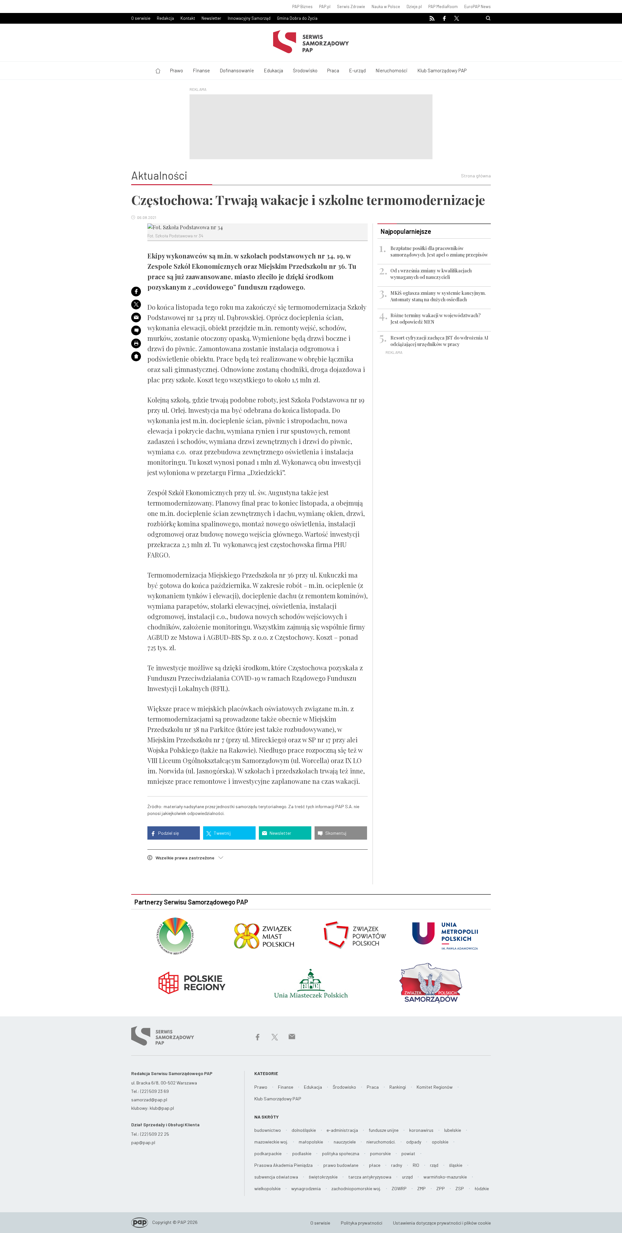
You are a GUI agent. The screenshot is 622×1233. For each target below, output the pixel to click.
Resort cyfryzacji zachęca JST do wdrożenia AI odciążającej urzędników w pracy (439, 341)
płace (374, 1165)
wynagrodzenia (306, 1188)
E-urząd (357, 70)
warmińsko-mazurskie (445, 1176)
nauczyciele (345, 1141)
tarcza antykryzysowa (369, 1176)
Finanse (201, 70)
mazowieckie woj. (271, 1141)
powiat (408, 1153)
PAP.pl (324, 6)
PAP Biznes (302, 6)
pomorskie (380, 1153)
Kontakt (187, 18)
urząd (407, 1176)
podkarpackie (268, 1153)
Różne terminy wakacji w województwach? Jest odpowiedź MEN (435, 318)
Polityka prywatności (361, 1223)
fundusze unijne (383, 1130)
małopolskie (311, 1141)
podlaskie (301, 1153)
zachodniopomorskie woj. (356, 1188)
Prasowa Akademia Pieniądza (283, 1165)
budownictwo (267, 1130)
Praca (333, 70)
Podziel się (168, 833)
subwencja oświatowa (276, 1176)
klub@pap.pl (162, 1108)
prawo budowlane (340, 1165)
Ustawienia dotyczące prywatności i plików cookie (442, 1223)
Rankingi (397, 1087)
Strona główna (476, 175)
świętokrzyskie (323, 1176)
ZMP (421, 1188)
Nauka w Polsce (386, 6)
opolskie (440, 1141)
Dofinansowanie (237, 70)
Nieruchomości (391, 70)
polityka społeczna (340, 1153)
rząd (434, 1165)
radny (396, 1165)
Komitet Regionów (435, 1087)
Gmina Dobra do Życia (297, 18)
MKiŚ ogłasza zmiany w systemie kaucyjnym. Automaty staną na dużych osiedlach (438, 296)
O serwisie (140, 18)
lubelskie (452, 1130)
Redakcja (165, 18)
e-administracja (342, 1130)
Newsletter (211, 18)
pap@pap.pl (143, 1142)
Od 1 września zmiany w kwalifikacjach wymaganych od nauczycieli (431, 274)
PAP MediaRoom (443, 6)
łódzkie (482, 1188)
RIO (416, 1165)
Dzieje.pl (414, 6)
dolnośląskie (304, 1130)
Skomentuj (335, 833)
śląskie (455, 1165)
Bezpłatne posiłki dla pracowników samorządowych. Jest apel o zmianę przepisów (439, 251)
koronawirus (421, 1130)
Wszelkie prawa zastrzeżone (187, 857)
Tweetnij (222, 833)
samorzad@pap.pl (149, 1099)
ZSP (459, 1188)
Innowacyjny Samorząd (249, 18)
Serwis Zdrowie (351, 6)
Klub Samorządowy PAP (441, 70)
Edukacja (273, 70)
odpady (413, 1141)
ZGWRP (399, 1188)
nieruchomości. (381, 1141)
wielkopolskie (267, 1188)
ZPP (440, 1188)
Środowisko (305, 70)
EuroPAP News (477, 6)
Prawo (176, 70)
